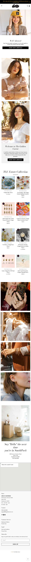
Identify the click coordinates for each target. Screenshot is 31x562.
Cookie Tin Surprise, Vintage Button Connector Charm (23, 219)
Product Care (3, 523)
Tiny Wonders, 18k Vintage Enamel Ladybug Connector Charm (23, 194)
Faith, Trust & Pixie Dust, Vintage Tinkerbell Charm (22, 271)
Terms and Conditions (5, 529)
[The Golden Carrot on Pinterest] (2, 515)
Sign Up (15, 544)
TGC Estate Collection (15, 172)
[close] (29, 2)
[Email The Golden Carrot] (5, 515)
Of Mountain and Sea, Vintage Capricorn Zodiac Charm (22, 246)
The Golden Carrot (17, 551)
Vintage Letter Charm (8, 192)
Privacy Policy (4, 531)
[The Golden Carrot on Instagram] (3, 515)
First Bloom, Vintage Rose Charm (8, 245)
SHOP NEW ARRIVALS (15, 48)
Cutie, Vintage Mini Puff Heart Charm (8, 271)
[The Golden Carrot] (15, 6)
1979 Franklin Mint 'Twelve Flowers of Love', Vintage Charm (8, 220)
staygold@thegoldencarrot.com (7, 512)
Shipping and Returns (5, 522)
